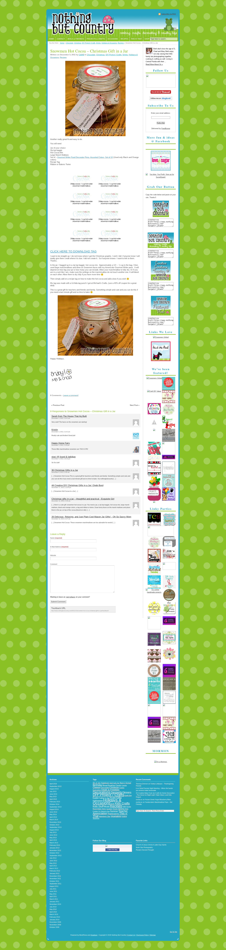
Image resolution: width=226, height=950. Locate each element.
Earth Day (128, 795)
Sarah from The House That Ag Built (69, 416)
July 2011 (53, 889)
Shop (147, 39)
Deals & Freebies (75, 39)
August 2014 (54, 809)
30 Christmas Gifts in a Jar (65, 470)
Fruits (113, 797)
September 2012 (55, 855)
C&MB (81, 55)
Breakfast (111, 785)
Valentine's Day (104, 816)
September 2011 (55, 884)
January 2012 (54, 873)
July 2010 (53, 907)
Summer (114, 811)
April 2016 (53, 784)
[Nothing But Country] (113, 23)
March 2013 (54, 843)
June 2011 (53, 891)
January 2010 (54, 920)
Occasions (113, 39)
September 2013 (55, 827)
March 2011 (54, 899)
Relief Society (126, 806)
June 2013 (53, 835)
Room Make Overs (99, 809)
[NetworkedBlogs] (112, 846)
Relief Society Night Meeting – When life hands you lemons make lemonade (154, 789)
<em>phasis (70, 597)
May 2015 (53, 797)
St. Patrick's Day (104, 811)
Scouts (115, 809)
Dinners (126, 792)
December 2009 (55, 922)
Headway (94, 935)
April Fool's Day (115, 783)
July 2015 (53, 791)
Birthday (97, 785)
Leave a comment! (70, 395)
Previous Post (57, 405)
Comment (53, 564)
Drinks (98, 43)
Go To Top (173, 932)
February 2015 (55, 802)
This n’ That (136, 39)
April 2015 (53, 799)
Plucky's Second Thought (145, 850)
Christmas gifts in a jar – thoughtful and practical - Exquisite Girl (83, 499)
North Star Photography (144, 847)
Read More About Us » (154, 64)
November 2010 (55, 904)
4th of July (97, 783)
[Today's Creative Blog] (154, 525)
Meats (106, 806)
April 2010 (53, 912)
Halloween (98, 800)
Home (51, 39)
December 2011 (55, 876)
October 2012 (54, 853)
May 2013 (53, 838)
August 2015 (54, 789)
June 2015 (53, 794)
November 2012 (55, 850)
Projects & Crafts (96, 39)
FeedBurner (165, 128)
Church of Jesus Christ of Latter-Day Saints (151, 845)
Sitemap (153, 935)
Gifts (119, 797)
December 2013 (55, 822)
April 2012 (53, 866)
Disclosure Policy (142, 935)
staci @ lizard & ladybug (63, 457)
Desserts (116, 792)
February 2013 (55, 845)
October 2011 (54, 881)
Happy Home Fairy (61, 443)
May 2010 (53, 909)
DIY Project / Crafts (88, 43)
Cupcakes (97, 790)
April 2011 (53, 896)
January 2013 (54, 848)
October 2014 (54, 804)
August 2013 (54, 830)
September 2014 (55, 807)
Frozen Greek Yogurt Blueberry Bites (158, 800)
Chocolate (69, 43)
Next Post (134, 405)
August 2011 (54, 886)
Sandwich (109, 809)
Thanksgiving (113, 814)
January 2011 (54, 902)
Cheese (96, 787)
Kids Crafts (122, 803)
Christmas (77, 43)
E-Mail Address (59, 547)
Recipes (124, 39)
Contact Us (131, 935)
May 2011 (53, 894)
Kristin (55, 429)
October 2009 (54, 927)
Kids (113, 804)
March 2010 (54, 914)
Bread (105, 785)
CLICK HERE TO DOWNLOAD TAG (73, 251)
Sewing (121, 809)
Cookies (121, 787)
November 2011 (55, 879)
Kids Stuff (98, 806)
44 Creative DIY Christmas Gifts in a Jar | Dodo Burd (77, 485)
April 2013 (53, 840)
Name (56, 538)
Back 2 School (125, 783)
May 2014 (53, 814)
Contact (61, 39)
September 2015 (55, 786)
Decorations (101, 792)
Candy (118, 785)
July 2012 (53, 858)
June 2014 (53, 812)
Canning (124, 785)
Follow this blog (112, 849)
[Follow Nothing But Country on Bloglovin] (160, 100)
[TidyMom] (168, 389)
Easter (96, 798)
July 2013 (53, 832)
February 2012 (55, 871)
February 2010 (55, 917)
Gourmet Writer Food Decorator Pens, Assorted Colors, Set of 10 (85, 157)
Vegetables (116, 816)
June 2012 (53, 861)
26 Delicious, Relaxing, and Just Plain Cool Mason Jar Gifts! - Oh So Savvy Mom (91, 517)
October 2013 (54, 825)
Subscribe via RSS (168, 14)
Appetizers (105, 783)
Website (53, 555)
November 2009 (55, 925)
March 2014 (54, 820)
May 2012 (53, 863)
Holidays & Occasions (109, 43)
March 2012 (54, 868)
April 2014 (53, 817)
